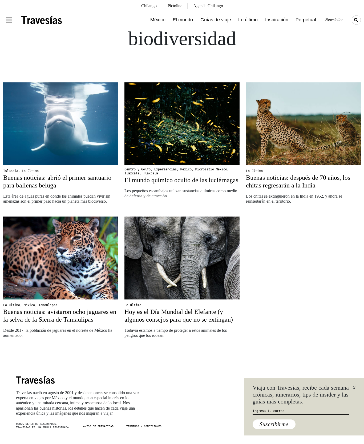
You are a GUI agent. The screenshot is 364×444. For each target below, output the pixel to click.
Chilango (149, 5)
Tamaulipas (48, 305)
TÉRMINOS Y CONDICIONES (143, 426)
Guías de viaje (215, 19)
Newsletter (334, 19)
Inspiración (276, 19)
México (157, 19)
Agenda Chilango (208, 5)
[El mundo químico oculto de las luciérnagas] (181, 123)
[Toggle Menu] (9, 20)
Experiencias (165, 169)
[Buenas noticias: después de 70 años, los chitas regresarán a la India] (303, 123)
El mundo (183, 19)
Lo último (248, 19)
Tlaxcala (131, 173)
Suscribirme (274, 424)
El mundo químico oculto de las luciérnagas (181, 180)
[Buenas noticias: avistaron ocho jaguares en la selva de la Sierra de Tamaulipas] (60, 258)
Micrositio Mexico (211, 169)
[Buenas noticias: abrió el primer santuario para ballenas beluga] (60, 123)
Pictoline (175, 5)
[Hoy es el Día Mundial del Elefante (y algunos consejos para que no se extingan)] (181, 258)
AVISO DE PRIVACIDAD (98, 426)
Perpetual (306, 19)
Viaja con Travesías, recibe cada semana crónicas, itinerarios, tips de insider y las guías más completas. (301, 394)
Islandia (10, 171)
